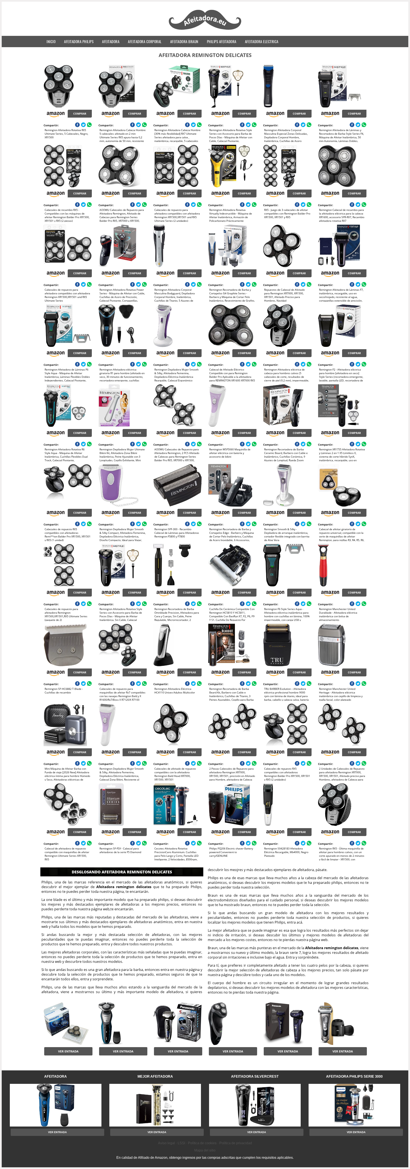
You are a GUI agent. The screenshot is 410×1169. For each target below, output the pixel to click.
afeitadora (110, 41)
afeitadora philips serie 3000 (354, 1076)
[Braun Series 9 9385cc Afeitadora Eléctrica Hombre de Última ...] (342, 1023)
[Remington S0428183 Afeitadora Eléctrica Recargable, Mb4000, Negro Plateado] (287, 804)
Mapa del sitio (204, 1150)
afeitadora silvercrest (255, 1076)
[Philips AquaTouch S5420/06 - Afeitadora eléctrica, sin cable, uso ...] (122, 1023)
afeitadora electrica (261, 41)
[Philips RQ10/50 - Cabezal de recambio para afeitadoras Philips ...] (68, 1023)
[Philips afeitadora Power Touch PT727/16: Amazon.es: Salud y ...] (232, 1023)
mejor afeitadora (155, 1076)
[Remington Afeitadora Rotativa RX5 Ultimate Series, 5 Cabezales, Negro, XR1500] (68, 86)
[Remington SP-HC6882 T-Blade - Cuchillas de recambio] (68, 645)
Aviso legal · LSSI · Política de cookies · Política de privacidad (205, 1143)
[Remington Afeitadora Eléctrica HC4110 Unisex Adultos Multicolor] (177, 645)
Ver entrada (68, 1051)
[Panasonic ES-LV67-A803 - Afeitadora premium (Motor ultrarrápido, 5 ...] (287, 1023)
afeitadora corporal (145, 41)
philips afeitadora (221, 41)
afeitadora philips (79, 41)
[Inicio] (205, 30)
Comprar (79, 113)
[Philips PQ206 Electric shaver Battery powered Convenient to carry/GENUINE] (232, 804)
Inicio (51, 41)
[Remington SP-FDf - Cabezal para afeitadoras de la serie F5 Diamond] (122, 804)
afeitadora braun (184, 41)
